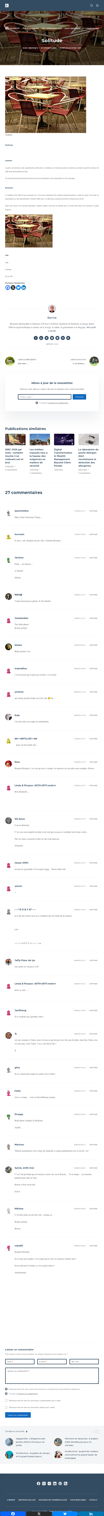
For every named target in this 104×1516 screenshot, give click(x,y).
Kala (17, 715)
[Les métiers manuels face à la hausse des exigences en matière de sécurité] (40, 439)
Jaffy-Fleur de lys (25, 960)
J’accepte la (53, 403)
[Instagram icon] (57, 338)
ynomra (19, 692)
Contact (93, 1500)
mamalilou (21, 668)
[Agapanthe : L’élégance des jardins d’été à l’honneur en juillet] (9, 1442)
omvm (18, 886)
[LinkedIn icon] (41, 338)
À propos (11, 1500)
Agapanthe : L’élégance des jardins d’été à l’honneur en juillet (30, 1442)
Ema (17, 762)
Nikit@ (18, 594)
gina (17, 1067)
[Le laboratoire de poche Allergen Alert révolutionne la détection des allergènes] (88, 439)
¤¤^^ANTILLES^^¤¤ (26, 738)
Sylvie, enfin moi (24, 1168)
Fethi (18, 1091)
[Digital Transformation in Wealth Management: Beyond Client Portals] (64, 439)
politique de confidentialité (58, 403)
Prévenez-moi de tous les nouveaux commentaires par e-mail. (35, 1400)
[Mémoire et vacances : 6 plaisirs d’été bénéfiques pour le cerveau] (58, 1442)
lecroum (19, 534)
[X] (13, 287)
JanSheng (20, 1010)
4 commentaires (11, 469)
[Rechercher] (91, 5)
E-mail (43, 1361)
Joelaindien (21, 618)
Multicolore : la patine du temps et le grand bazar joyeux (33, 1455)
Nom (10, 1361)
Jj (16, 1033)
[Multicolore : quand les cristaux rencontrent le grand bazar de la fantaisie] (58, 1455)
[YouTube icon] (68, 338)
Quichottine (22, 511)
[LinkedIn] (54, 1483)
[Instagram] (49, 1483)
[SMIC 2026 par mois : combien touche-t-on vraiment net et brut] (15, 439)
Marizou (19, 1144)
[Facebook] (7, 287)
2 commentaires (36, 473)
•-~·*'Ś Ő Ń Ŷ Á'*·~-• (25, 909)
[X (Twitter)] (44, 1483)
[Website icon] (47, 338)
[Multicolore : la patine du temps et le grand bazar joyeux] (9, 1455)
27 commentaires (91, 28)
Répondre (94, 511)
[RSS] (65, 1483)
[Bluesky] (18, 287)
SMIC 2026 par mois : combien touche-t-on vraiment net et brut (14, 456)
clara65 (19, 1245)
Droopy (19, 1114)
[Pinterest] (60, 1483)
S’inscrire (79, 396)
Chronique (75, 28)
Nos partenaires (78, 1500)
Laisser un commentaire (18, 1415)
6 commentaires (84, 473)
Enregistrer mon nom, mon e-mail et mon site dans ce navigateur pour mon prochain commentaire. (44, 1389)
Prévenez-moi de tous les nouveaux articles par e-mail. (32, 1407)
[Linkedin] (23, 287)
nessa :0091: (22, 863)
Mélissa (19, 1208)
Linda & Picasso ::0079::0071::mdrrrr (35, 785)
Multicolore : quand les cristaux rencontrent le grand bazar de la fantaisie (81, 1454)
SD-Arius (20, 819)
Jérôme (19, 557)
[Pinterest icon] (63, 338)
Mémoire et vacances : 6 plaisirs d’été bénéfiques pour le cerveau (81, 1442)
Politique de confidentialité (53, 1500)
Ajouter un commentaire (18, 1370)
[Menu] (97, 5)
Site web (75, 1361)
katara (18, 645)
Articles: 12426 (52, 344)
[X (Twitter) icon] (52, 338)
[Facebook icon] (36, 338)
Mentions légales (26, 1500)
